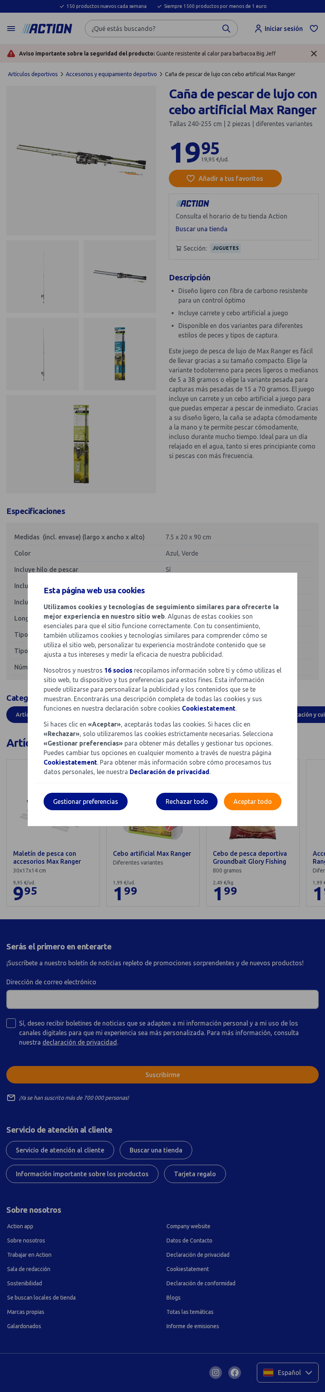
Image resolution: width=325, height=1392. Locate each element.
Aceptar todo (252, 801)
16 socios (118, 670)
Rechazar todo (187, 801)
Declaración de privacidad (169, 771)
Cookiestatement (208, 708)
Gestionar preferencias (85, 801)
